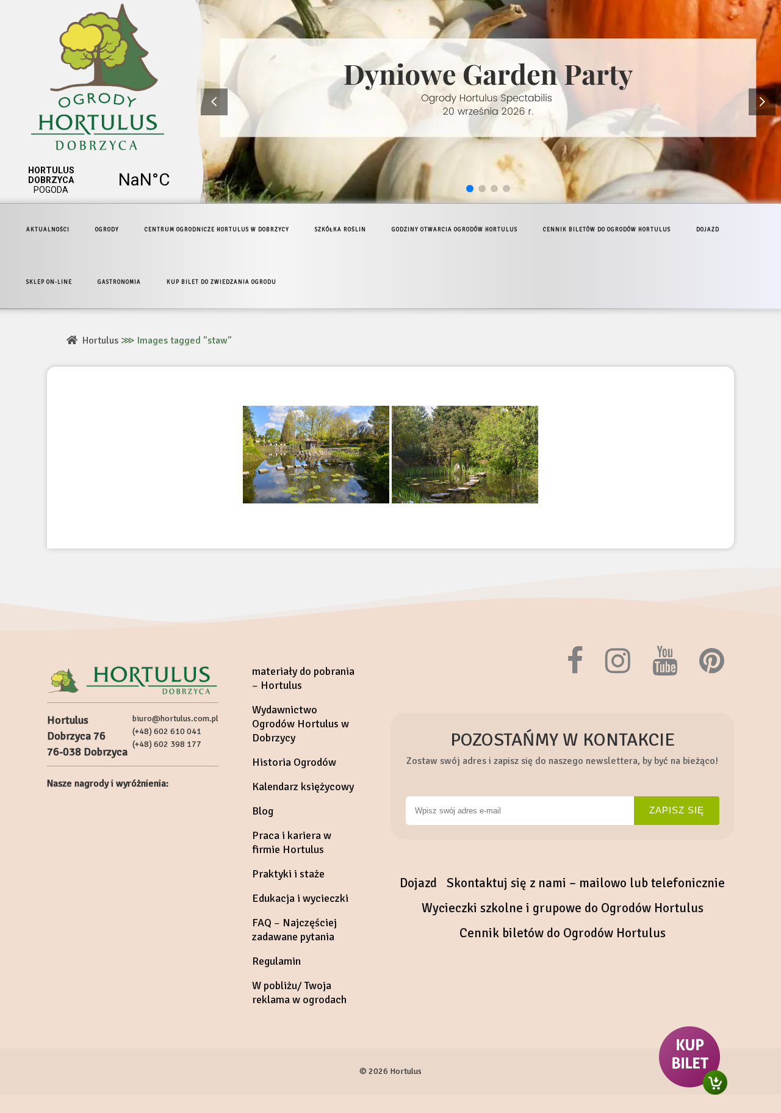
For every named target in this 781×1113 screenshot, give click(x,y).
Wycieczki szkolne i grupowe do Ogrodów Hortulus (563, 908)
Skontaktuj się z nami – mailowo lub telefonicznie (586, 883)
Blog (262, 811)
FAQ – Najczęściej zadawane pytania (294, 929)
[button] (762, 101)
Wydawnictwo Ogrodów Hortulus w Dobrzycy (300, 723)
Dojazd (418, 883)
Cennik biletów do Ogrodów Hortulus (562, 933)
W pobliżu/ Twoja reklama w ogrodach (299, 992)
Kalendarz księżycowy (303, 786)
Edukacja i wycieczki (300, 898)
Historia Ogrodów (294, 762)
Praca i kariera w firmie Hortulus (291, 842)
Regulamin (276, 961)
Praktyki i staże (288, 874)
